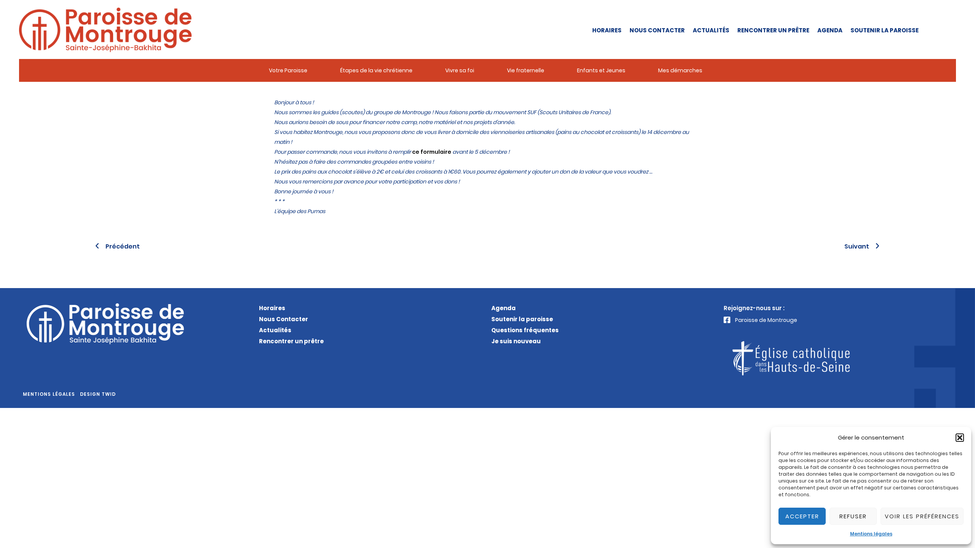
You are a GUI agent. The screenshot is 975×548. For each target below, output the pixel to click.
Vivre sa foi (459, 70)
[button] (960, 437)
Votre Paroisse (288, 70)
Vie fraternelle (525, 70)
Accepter (802, 516)
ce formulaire (431, 152)
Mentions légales (871, 533)
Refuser (853, 516)
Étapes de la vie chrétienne (376, 70)
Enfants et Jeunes (601, 70)
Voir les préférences (922, 516)
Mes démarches (680, 70)
